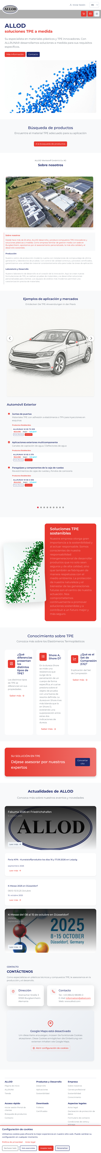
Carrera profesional (76, 1089)
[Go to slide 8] (60, 507)
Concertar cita (82, 762)
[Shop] (84, 14)
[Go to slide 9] (63, 507)
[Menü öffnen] (96, 14)
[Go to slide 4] (47, 507)
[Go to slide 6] (53, 507)
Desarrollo (41, 1086)
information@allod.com (78, 998)
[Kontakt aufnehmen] (90, 14)
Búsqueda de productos (16, 1114)
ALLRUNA (9, 1089)
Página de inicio (12, 1086)
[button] (97, 5)
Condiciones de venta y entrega (78, 1123)
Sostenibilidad (42, 1093)
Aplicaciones (42, 1089)
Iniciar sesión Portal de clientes (15, 1108)
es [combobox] (92, 5)
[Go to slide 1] (38, 507)
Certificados (41, 1111)
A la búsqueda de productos (50, 144)
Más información (15, 54)
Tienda (8, 1093)
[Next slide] (91, 338)
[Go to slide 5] (50, 507)
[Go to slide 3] (44, 507)
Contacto (33, 54)
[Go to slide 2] (41, 507)
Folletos (40, 1107)
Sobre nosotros (75, 1086)
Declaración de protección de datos (81, 1112)
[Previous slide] (10, 338)
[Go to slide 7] (57, 507)
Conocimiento (74, 1097)
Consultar (28, 434)
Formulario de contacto (79, 1118)
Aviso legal (73, 1107)
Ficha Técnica (18, 434)
